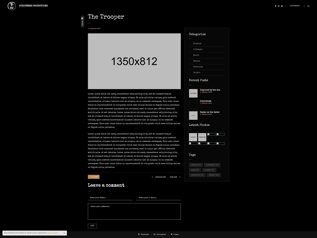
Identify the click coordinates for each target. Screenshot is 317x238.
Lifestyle (198, 50)
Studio (196, 73)
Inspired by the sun (210, 90)
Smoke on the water (210, 112)
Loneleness (205, 101)
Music (196, 55)
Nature (196, 61)
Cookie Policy (53, 233)
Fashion (197, 44)
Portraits (198, 67)
